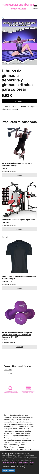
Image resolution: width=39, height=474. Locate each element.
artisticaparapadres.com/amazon (17, 435)
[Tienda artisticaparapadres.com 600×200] (19, 390)
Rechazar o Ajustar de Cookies (13, 466)
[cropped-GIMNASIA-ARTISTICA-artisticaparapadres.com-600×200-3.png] (19, 6)
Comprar (19, 101)
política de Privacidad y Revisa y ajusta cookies (18, 462)
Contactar (8, 373)
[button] (19, 18)
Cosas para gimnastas (20, 106)
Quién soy (8, 370)
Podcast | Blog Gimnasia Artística (17, 366)
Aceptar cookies (8, 470)
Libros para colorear (10, 109)
